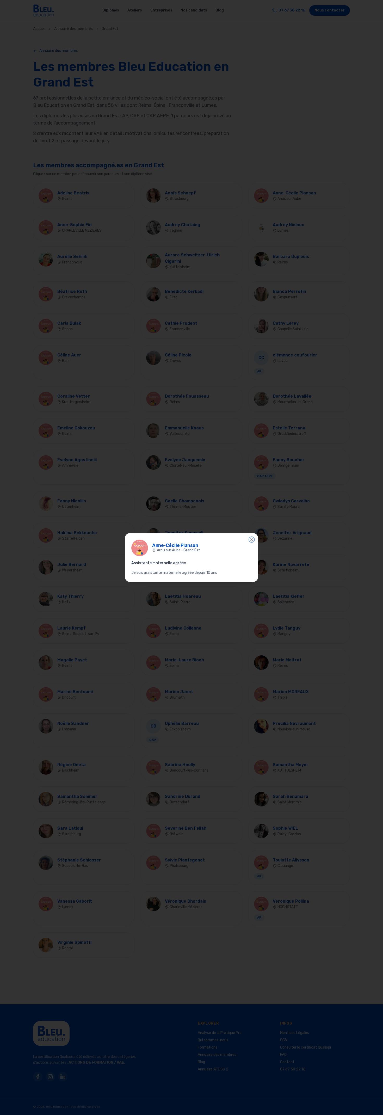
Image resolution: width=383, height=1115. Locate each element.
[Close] (252, 539)
